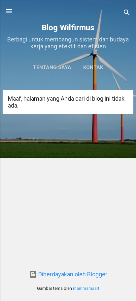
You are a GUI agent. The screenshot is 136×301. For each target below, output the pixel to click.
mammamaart (86, 288)
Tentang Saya (52, 67)
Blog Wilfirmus (68, 27)
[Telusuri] (127, 13)
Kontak (93, 67)
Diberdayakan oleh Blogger (72, 274)
